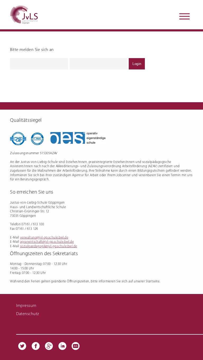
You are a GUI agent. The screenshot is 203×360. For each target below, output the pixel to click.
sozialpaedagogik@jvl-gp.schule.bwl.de (48, 246)
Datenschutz (27, 314)
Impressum (26, 306)
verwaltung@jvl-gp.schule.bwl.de (44, 237)
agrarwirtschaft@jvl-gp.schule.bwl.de (47, 242)
